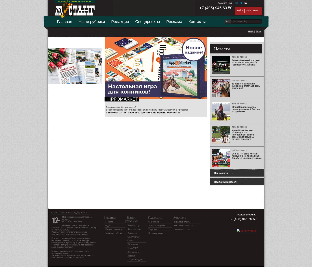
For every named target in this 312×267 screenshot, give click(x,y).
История (131, 256)
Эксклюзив (132, 244)
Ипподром (132, 233)
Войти (240, 10)
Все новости (224, 173)
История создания (156, 225)
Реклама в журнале (182, 222)
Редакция (120, 21)
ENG (258, 31)
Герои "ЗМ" (132, 248)
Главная (64, 21)
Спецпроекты (147, 21)
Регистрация (252, 10)
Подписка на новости (228, 181)
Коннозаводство (134, 229)
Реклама (174, 21)
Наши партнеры (155, 233)
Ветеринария (133, 252)
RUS (251, 31)
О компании (153, 222)
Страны (130, 240)
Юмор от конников (113, 229)
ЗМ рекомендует (134, 259)
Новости (109, 222)
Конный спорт (133, 225)
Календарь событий (113, 233)
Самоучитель (133, 237)
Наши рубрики (92, 21)
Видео (107, 225)
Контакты (197, 21)
